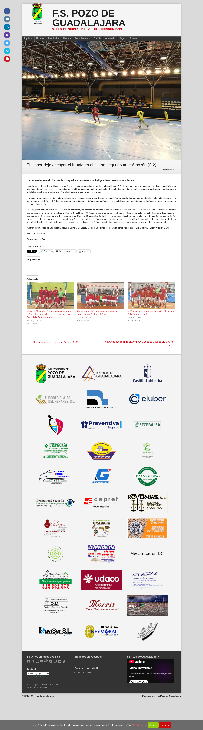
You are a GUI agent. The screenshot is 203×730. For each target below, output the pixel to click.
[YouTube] (7, 59)
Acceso (133, 38)
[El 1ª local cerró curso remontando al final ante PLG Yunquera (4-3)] (151, 295)
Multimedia (110, 38)
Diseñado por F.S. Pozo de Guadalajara (161, 695)
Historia (67, 38)
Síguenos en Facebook (88, 656)
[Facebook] (7, 11)
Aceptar (153, 725)
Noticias (40, 38)
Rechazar (165, 725)
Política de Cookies (51, 684)
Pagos (122, 38)
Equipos (28, 38)
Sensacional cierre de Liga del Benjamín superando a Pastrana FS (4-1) (97, 312)
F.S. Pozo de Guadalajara (88, 18)
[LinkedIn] (7, 27)
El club (97, 38)
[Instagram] (7, 19)
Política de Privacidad (37, 687)
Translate (45, 677)
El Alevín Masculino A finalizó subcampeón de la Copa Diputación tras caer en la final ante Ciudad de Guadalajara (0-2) (50, 314)
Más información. (140, 725)
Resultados (53, 38)
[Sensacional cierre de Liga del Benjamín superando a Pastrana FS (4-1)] (100, 295)
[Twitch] (7, 35)
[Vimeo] (7, 51)
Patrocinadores (82, 38)
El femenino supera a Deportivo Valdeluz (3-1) (52, 342)
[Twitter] (7, 43)
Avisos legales (33, 684)
